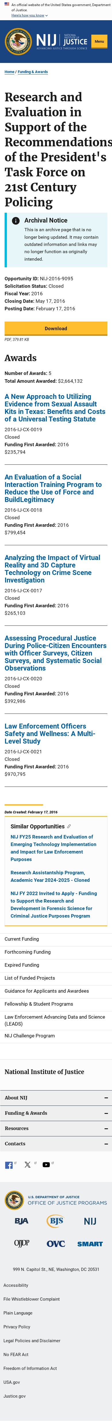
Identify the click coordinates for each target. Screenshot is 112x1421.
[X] (29, 1166)
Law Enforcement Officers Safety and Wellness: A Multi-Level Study (50, 733)
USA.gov (11, 1382)
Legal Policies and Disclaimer (31, 1340)
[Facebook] (11, 1166)
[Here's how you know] (56, 10)
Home (9, 72)
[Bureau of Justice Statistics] (56, 1229)
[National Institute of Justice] (90, 1225)
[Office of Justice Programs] (18, 41)
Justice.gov (14, 1396)
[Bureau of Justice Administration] (21, 1225)
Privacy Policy (16, 1326)
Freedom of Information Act (30, 1368)
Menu (99, 41)
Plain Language (17, 1313)
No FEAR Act (15, 1354)
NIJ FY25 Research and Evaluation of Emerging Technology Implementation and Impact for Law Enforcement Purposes (53, 848)
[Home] (62, 41)
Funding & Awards (33, 72)
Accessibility (15, 1285)
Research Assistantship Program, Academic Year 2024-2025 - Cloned (50, 876)
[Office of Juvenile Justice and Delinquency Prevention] (21, 1249)
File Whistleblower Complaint (31, 1299)
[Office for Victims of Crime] (56, 1248)
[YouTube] (48, 1166)
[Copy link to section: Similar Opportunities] (68, 826)
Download (56, 328)
